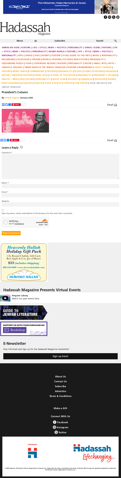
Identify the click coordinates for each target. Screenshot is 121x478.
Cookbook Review (44, 63)
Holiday (18, 67)
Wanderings (85, 67)
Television (23, 59)
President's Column (105, 75)
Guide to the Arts (80, 55)
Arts (20, 55)
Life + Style (39, 47)
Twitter (62, 432)
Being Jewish (20, 71)
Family (88, 71)
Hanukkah (86, 79)
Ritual (78, 71)
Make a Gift (60, 408)
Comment (7, 152)
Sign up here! (60, 356)
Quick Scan (59, 79)
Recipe (88, 63)
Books (46, 59)
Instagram (62, 427)
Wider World (56, 51)
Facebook (62, 422)
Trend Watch (32, 67)
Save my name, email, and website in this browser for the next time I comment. (37, 213)
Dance (29, 55)
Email (110, 104)
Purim (110, 79)
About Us (60, 376)
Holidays (73, 79)
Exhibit (45, 55)
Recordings (8, 59)
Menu (20, 40)
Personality (75, 47)
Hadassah (111, 71)
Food (29, 63)
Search (100, 40)
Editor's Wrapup (11, 75)
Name (5, 183)
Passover (100, 79)
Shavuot (27, 83)
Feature (25, 47)
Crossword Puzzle (12, 63)
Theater (36, 59)
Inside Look (41, 75)
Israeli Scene (92, 47)
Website (5, 201)
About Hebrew (103, 67)
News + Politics (57, 47)
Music (96, 55)
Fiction (67, 59)
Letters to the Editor (62, 75)
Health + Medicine (12, 79)
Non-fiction (81, 59)
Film (65, 55)
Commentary (37, 71)
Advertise (60, 391)
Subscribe (60, 40)
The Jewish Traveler (53, 67)
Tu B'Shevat (65, 83)
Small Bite (100, 63)
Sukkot (38, 83)
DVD (37, 55)
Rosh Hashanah (11, 83)
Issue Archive (98, 83)
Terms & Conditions (60, 396)
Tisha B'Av (51, 83)
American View (10, 47)
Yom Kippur (81, 83)
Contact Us (60, 381)
